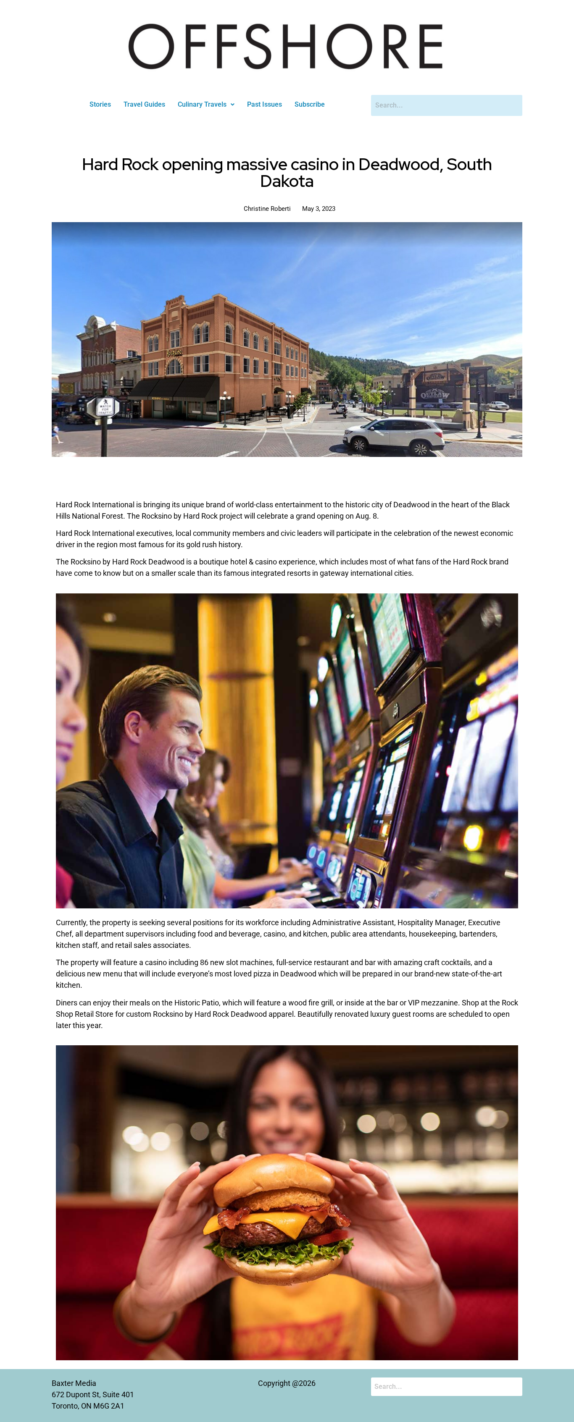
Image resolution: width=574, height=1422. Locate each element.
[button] (206, 104)
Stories (100, 104)
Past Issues (264, 104)
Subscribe (310, 104)
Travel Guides (144, 104)
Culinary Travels (202, 104)
